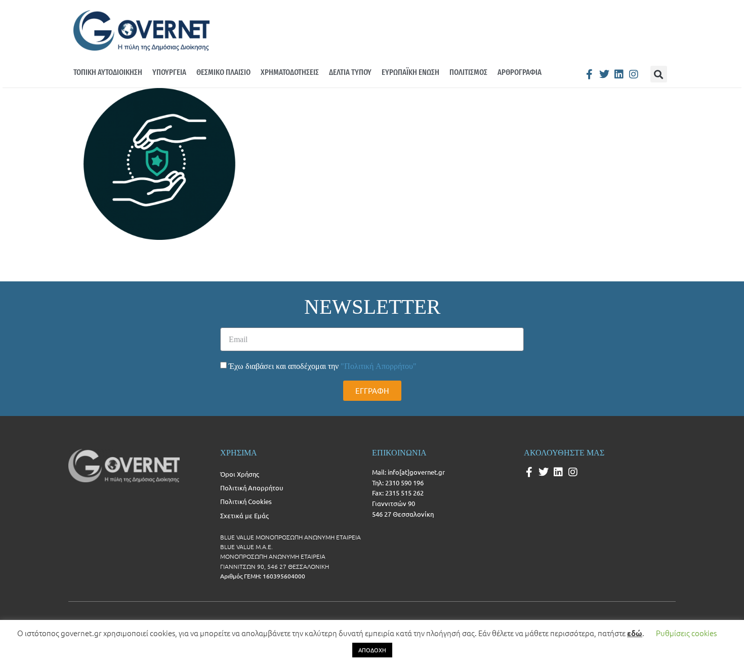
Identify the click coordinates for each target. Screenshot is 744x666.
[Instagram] (634, 74)
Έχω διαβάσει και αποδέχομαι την (323, 366)
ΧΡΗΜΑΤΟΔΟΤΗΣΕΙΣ (290, 72)
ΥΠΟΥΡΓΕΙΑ (169, 72)
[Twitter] (604, 74)
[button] (658, 74)
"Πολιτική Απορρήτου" (379, 366)
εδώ (634, 633)
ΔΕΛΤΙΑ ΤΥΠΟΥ (350, 72)
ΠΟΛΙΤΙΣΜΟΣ (468, 72)
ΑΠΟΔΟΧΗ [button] (372, 650)
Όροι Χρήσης (239, 474)
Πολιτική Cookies (246, 501)
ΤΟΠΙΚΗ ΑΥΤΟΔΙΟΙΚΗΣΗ (107, 72)
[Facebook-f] (590, 74)
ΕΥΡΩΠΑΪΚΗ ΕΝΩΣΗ (410, 72)
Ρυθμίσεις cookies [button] (686, 633)
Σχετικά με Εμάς (244, 515)
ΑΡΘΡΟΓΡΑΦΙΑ (520, 72)
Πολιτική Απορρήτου (251, 487)
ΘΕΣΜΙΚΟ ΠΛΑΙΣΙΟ (223, 72)
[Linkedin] (619, 74)
